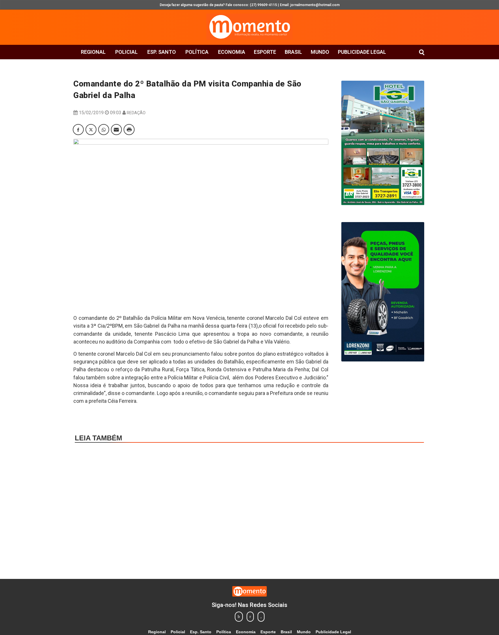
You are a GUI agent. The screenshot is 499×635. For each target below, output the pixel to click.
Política (196, 52)
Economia (231, 52)
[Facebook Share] (78, 129)
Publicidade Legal (362, 52)
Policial (126, 52)
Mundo (320, 52)
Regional (93, 52)
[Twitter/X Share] (90, 129)
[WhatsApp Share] (103, 129)
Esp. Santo (161, 52)
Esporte (265, 52)
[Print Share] (129, 129)
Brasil (293, 52)
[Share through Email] (116, 129)
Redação (136, 112)
